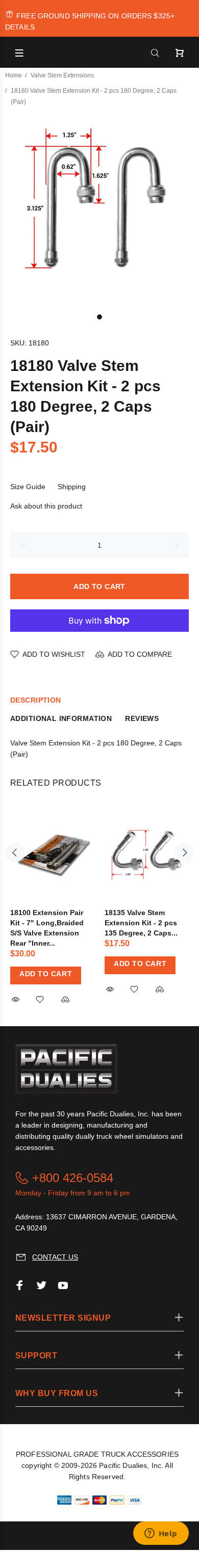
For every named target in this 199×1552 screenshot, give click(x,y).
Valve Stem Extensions (62, 75)
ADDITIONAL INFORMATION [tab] (61, 718)
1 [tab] (99, 316)
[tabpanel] (99, 209)
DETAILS (20, 27)
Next (184, 852)
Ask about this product (46, 506)
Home (13, 75)
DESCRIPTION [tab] (35, 700)
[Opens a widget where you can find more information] (161, 1534)
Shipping (72, 487)
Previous (14, 852)
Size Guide (27, 487)
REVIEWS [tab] (142, 718)
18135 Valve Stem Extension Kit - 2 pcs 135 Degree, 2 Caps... (141, 922)
